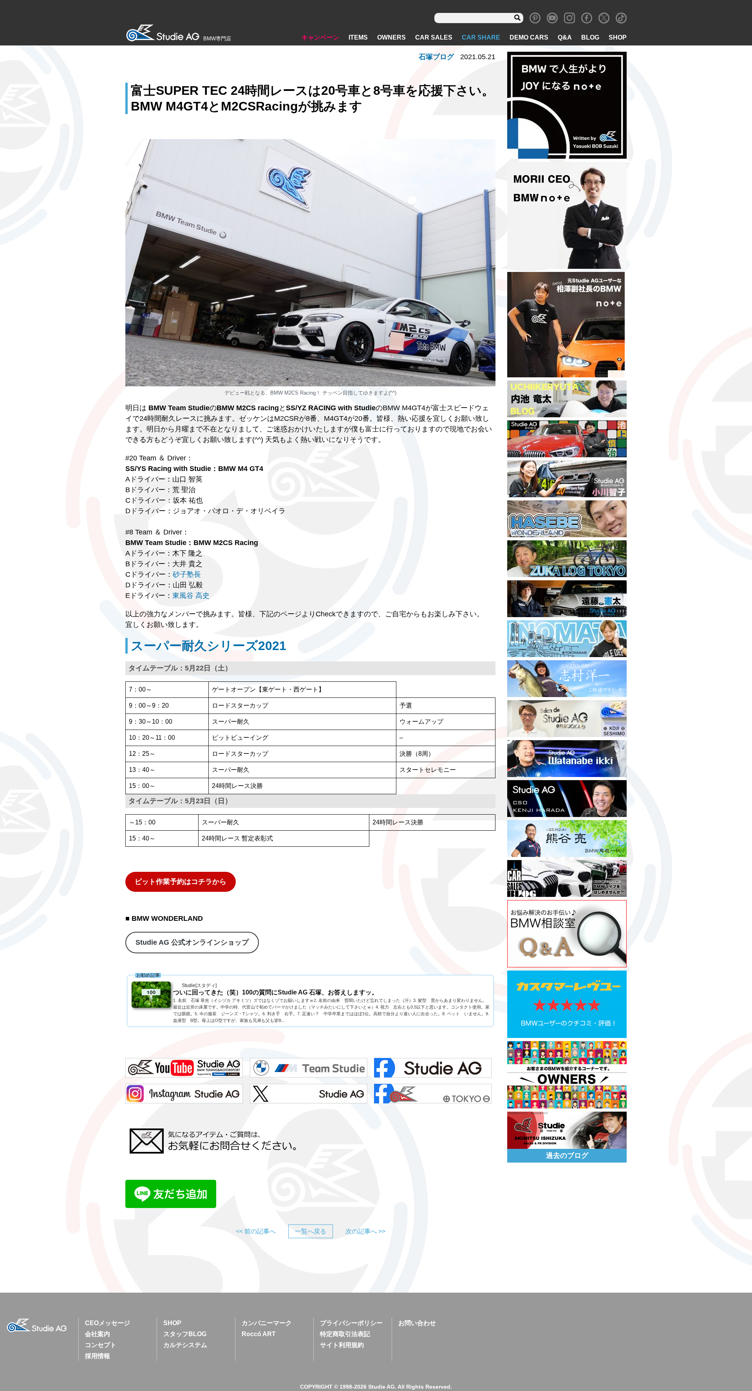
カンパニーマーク (267, 1323)
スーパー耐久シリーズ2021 (208, 646)
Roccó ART (259, 1334)
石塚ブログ (436, 57)
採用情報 (97, 1356)
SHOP (618, 37)
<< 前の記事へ (256, 1231)
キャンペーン (320, 37)
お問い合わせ (417, 1323)
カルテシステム (185, 1345)
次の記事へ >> (365, 1231)
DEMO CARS (529, 37)
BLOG (590, 37)
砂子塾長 (187, 574)
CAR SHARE (481, 37)
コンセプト (100, 1345)
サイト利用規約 (342, 1345)
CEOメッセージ (107, 1323)
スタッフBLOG (184, 1334)
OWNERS (391, 37)
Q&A (565, 37)
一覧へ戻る (310, 1231)
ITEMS (358, 37)
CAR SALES (433, 37)
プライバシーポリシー (351, 1323)
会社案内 (97, 1334)
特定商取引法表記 (345, 1334)
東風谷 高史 (191, 596)
